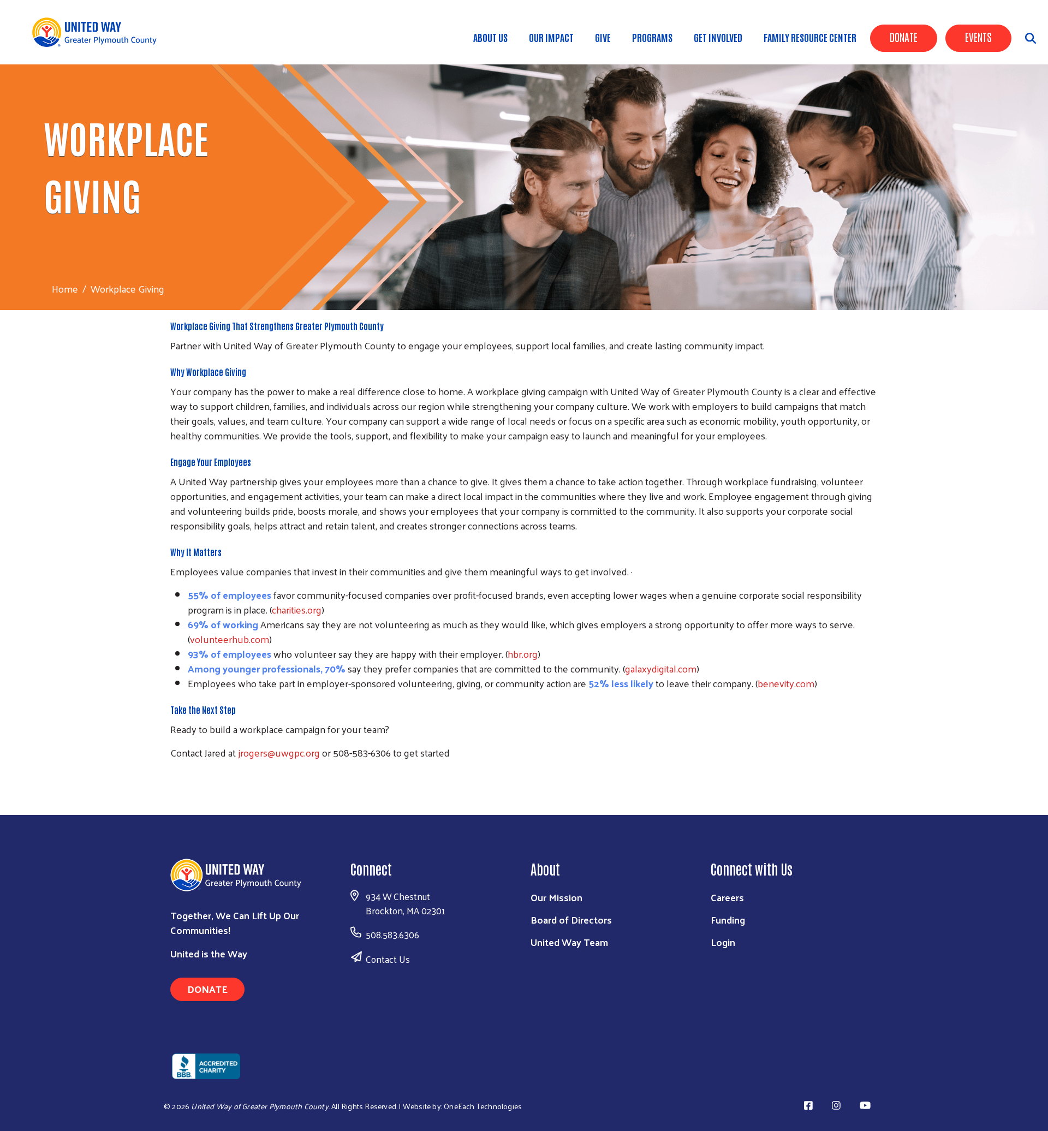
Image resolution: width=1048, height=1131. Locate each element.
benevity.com (786, 683)
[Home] (98, 32)
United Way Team (569, 941)
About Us (490, 37)
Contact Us (388, 959)
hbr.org (523, 654)
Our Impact (551, 37)
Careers (727, 897)
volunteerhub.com (229, 639)
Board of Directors (571, 919)
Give (603, 37)
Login (723, 941)
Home (65, 288)
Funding (728, 919)
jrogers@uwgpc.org (279, 752)
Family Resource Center (810, 37)
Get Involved (718, 37)
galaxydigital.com (660, 668)
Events (978, 36)
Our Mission (556, 897)
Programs (652, 37)
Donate (904, 36)
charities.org (296, 609)
